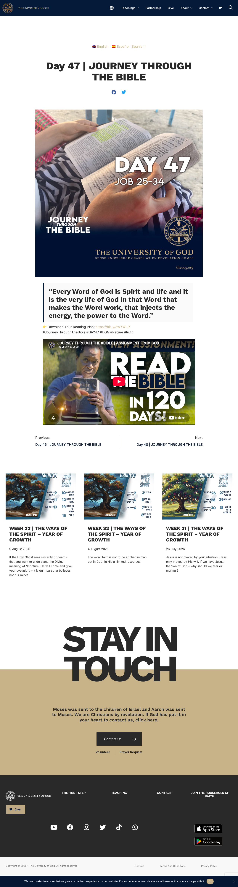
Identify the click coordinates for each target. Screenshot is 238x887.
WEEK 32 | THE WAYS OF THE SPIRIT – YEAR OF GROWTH (117, 534)
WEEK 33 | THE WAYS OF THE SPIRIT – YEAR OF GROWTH (38, 534)
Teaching (119, 793)
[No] (233, 881)
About (185, 8)
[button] (114, 92)
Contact (204, 8)
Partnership (153, 8)
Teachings (128, 8)
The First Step (74, 793)
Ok (210, 881)
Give (171, 8)
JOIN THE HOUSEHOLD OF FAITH (210, 794)
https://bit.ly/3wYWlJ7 (113, 327)
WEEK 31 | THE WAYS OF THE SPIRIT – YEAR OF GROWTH (194, 534)
